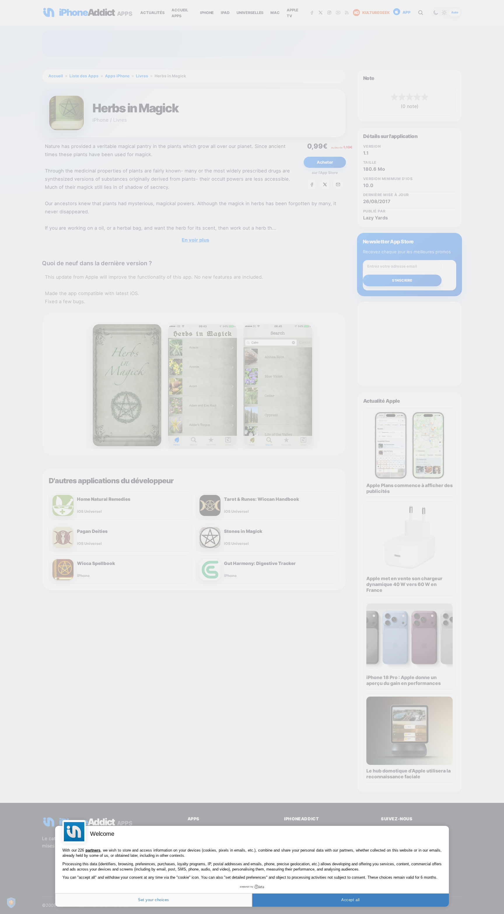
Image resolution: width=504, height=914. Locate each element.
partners (92, 850)
